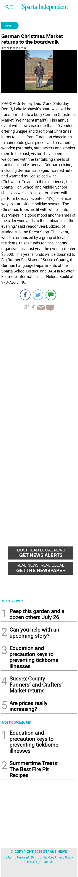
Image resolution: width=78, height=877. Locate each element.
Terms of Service (42, 857)
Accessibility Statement (39, 862)
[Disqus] (39, 370)
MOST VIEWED (12, 601)
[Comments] (51, 294)
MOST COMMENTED (16, 722)
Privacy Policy (64, 857)
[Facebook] (25, 294)
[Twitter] (38, 294)
